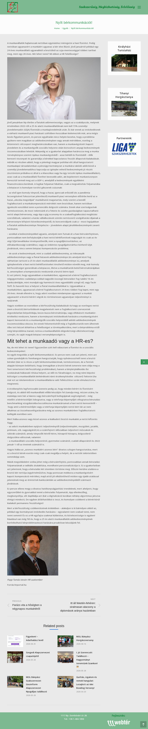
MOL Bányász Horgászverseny (85, 638)
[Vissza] (144, 362)
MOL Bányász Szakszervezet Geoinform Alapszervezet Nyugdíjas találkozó (36, 684)
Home (57, 28)
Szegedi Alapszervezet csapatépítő (38, 654)
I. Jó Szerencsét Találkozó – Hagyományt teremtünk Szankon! (87, 658)
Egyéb (65, 28)
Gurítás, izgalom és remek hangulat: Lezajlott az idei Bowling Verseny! (86, 682)
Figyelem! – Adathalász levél (34, 638)
